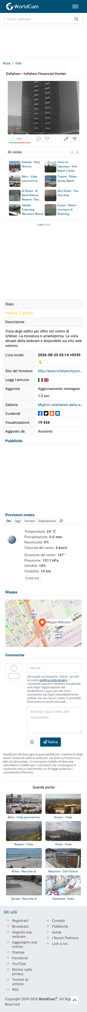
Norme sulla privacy (22, 971)
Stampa (18, 952)
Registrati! (20, 921)
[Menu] (75, 6)
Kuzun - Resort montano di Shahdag (67, 210)
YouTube (19, 964)
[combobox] (43, 19)
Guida (56, 932)
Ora (9, 521)
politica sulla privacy (53, 680)
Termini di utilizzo (20, 982)
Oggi (18, 521)
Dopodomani (47, 521)
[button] (66, 139)
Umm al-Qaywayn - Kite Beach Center (67, 166)
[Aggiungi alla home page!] (47, 139)
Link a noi (60, 944)
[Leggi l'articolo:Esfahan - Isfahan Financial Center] (40, 380)
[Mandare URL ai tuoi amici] (57, 414)
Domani (30, 521)
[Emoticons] (32, 742)
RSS (15, 990)
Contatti (58, 921)
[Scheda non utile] (28, 139)
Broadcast (20, 926)
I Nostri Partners (65, 938)
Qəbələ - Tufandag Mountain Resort (32, 210)
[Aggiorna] (61, 521)
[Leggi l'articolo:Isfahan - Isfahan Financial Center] (46, 380)
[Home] (22, 6)
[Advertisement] (43, 40)
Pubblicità (60, 926)
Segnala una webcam (22, 934)
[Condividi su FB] (40, 414)
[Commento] (39, 139)
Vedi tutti (33, 578)
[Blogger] (52, 414)
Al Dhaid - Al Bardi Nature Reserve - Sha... (31, 195)
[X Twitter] (46, 414)
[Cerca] (76, 19)
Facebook (20, 958)
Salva (52, 742)
